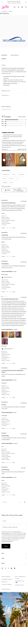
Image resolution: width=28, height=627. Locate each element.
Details (3, 65)
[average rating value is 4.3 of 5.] (5, 55)
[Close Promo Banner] (2, 2)
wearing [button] (5, 182)
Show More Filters (6, 186)
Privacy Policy (16, 531)
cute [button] (4, 178)
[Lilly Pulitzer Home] (5, 7)
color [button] (13, 174)
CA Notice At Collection (7, 584)
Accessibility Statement (7, 579)
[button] (26, 2)
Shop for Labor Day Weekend (14, 2)
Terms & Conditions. (6, 533)
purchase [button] (21, 174)
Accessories (4, 11)
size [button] (11, 182)
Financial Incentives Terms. (7, 541)
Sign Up (6, 546)
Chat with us (5, 95)
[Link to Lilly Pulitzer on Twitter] (8, 568)
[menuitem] (14, 7)
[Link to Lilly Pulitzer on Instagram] (2, 568)
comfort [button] (11, 178)
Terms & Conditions (6, 576)
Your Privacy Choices (19, 580)
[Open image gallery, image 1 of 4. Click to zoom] (14, 31)
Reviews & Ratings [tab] (6, 106)
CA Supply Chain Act (19, 585)
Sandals (10, 11)
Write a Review (15, 55)
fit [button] (17, 178)
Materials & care (6, 90)
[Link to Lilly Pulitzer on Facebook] (5, 568)
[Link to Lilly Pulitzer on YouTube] (11, 568)
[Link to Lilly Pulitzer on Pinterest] (14, 568)
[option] (14, 31)
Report (13, 227)
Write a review (22, 116)
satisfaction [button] (6, 174)
